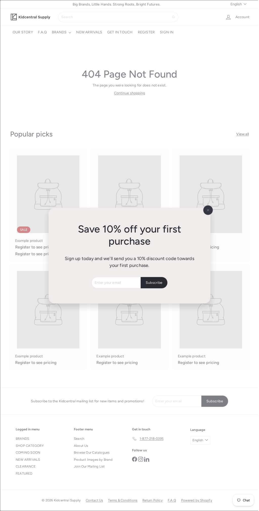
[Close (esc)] (206, 210)
